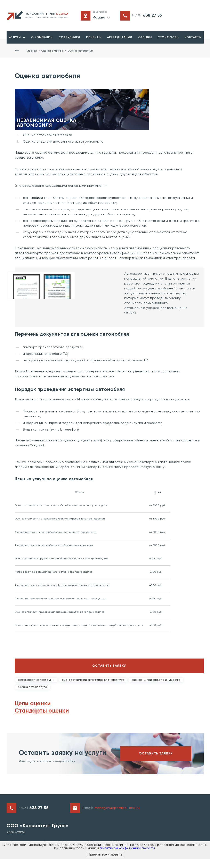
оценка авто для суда (32, 687)
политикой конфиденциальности (127, 848)
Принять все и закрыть (105, 854)
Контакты (193, 37)
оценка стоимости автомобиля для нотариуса (93, 680)
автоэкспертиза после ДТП (36, 680)
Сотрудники (69, 37)
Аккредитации (119, 37)
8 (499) (147, 16)
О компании (42, 37)
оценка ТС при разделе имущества (156, 680)
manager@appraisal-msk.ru (117, 808)
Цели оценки (33, 704)
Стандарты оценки (42, 711)
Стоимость (168, 37)
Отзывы (145, 37)
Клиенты (93, 37)
